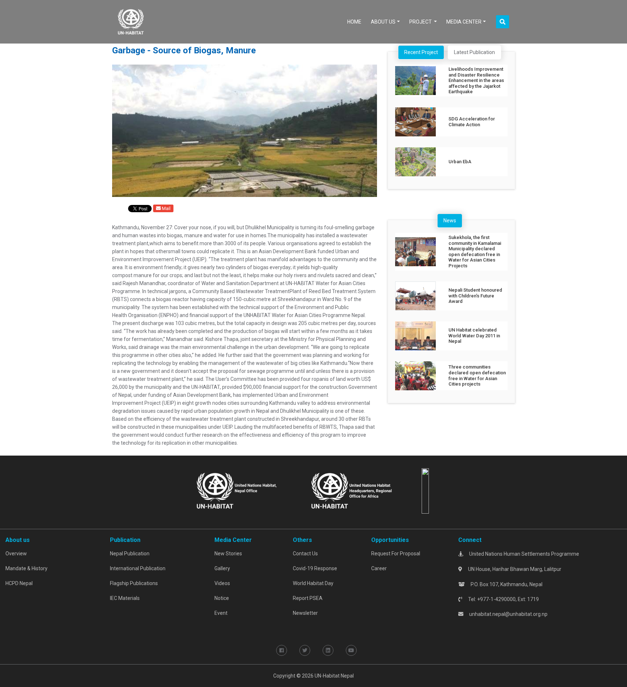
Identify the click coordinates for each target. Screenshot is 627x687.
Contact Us (305, 553)
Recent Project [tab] (421, 52)
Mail (166, 208)
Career (379, 568)
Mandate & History (26, 568)
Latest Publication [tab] (474, 52)
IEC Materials (125, 598)
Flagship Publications (134, 583)
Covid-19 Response (315, 568)
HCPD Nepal (19, 583)
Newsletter (305, 613)
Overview (16, 553)
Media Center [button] (463, 22)
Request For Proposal (395, 553)
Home (355, 21)
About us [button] (383, 22)
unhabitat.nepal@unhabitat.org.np (508, 614)
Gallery (222, 568)
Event (221, 613)
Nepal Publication (129, 553)
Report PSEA (308, 598)
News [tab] (449, 220)
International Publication (137, 568)
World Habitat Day (313, 583)
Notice (221, 598)
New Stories (228, 553)
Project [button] (421, 22)
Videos (222, 583)
